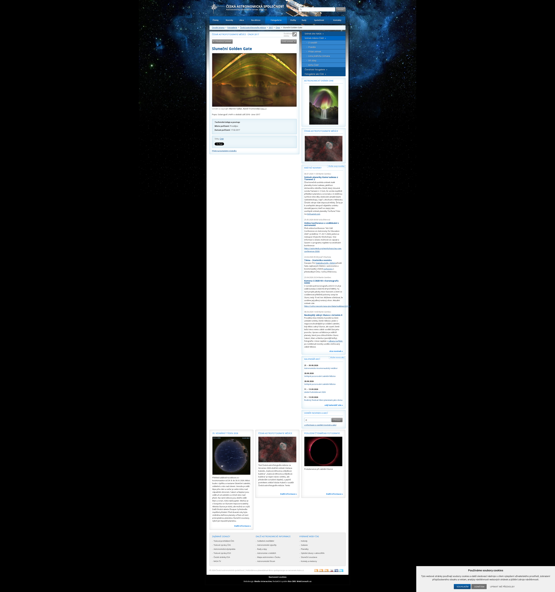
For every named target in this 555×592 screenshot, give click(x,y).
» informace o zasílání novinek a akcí (320, 425)
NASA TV (217, 561)
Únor (278, 27)
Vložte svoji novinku (336, 166)
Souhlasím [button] (462, 586)
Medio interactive (263, 581)
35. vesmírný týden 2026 (225, 433)
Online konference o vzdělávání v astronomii (321, 224)
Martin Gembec (325, 174)
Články (216, 20)
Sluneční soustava (309, 557)
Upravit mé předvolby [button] (502, 586)
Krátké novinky (312, 167)
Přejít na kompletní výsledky (224, 150)
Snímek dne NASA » (314, 33)
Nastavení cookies (277, 577)
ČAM (222, 139)
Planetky (305, 549)
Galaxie (304, 545)
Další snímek (287, 41)
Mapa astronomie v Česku (268, 557)
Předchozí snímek (223, 41)
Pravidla (312, 47)
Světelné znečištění (265, 541)
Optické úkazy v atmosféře (312, 553)
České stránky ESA (222, 557)
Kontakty (337, 20)
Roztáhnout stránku (288, 34)
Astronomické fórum (266, 561)
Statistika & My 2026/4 (325, 263)
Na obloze (255, 20)
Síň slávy (312, 60)
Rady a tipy (262, 549)
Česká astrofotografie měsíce (253, 27)
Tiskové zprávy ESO (222, 553)
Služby (293, 20)
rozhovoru (328, 268)
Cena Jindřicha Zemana (319, 56)
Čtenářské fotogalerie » (316, 69)
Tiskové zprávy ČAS (222, 545)
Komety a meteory (309, 561)
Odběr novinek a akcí (316, 413)
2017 (271, 27)
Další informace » (242, 526)
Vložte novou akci (337, 357)
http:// (263, 108)
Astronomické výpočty (266, 545)
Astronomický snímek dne (318, 80)
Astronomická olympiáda (224, 549)
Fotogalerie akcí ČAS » (315, 74)
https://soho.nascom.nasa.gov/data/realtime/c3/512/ (327, 306)
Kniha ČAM (313, 65)
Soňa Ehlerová (324, 219)
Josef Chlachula (325, 257)
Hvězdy (304, 541)
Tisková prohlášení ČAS (224, 541)
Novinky (229, 20)
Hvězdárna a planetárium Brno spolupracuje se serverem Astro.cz (275, 570)
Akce (241, 20)
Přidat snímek (314, 51)
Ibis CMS (292, 581)
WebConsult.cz (304, 581)
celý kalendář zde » (333, 405)
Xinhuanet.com (313, 214)
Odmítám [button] (479, 586)
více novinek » (336, 351)
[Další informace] (231, 456)
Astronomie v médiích (266, 553)
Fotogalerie (276, 20)
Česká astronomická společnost (230, 570)
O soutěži (312, 42)
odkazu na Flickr (335, 341)
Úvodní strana (218, 27)
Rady (304, 20)
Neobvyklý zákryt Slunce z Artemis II (323, 315)
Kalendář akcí (312, 359)
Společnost (319, 20)
